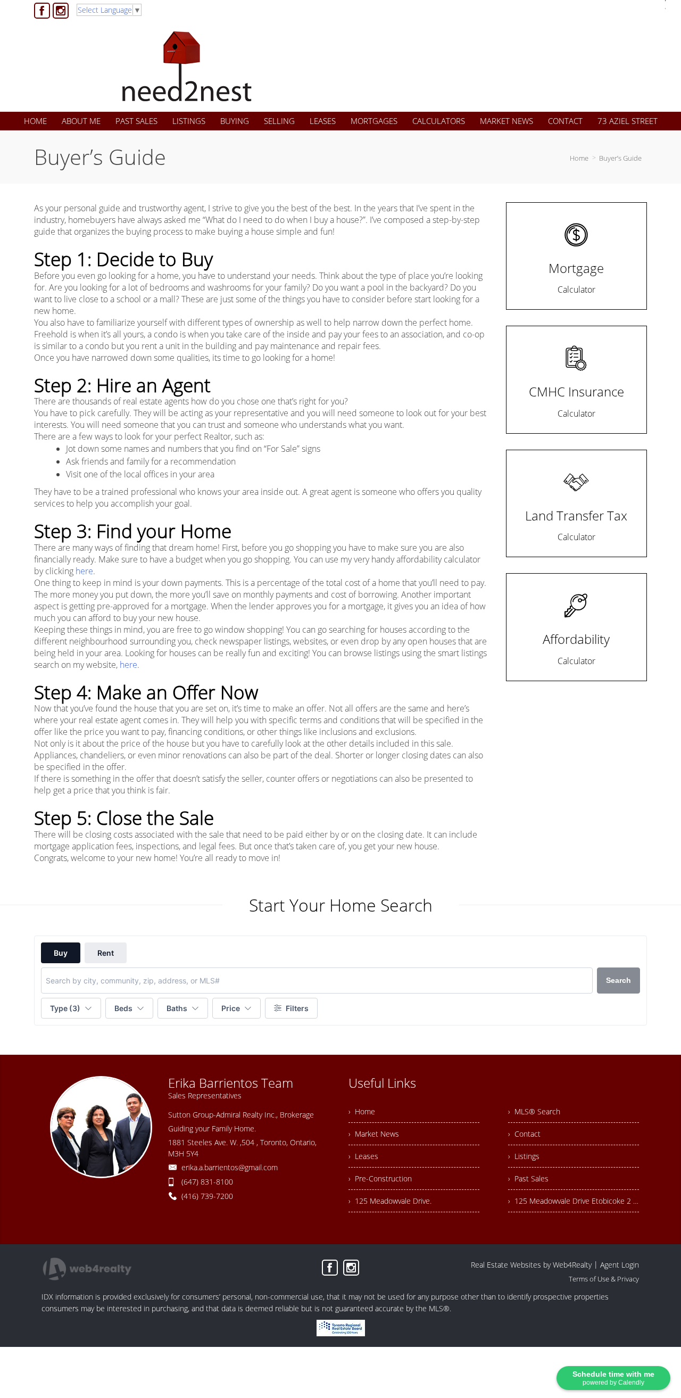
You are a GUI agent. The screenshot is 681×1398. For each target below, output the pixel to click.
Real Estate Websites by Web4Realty (531, 1265)
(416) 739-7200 (207, 1196)
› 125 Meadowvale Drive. (389, 1201)
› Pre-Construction (380, 1178)
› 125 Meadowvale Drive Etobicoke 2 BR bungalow (573, 1201)
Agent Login (619, 1265)
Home (579, 158)
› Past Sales (528, 1178)
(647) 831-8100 (207, 1182)
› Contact (524, 1134)
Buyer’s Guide (620, 158)
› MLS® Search (534, 1111)
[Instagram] (61, 11)
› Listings (523, 1156)
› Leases (363, 1156)
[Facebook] (42, 11)
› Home (361, 1111)
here (84, 571)
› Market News (373, 1134)
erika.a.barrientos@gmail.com (229, 1167)
